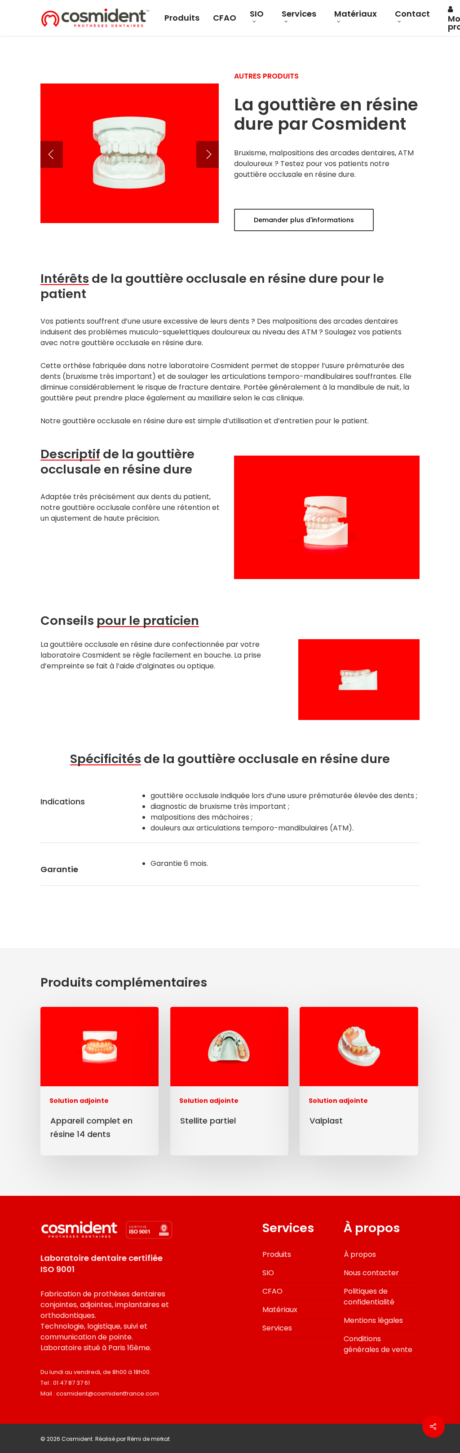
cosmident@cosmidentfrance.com (107, 1393)
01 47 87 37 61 (71, 1382)
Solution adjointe (79, 1101)
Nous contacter (371, 1273)
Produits (181, 18)
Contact (412, 14)
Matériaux (355, 14)
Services (299, 14)
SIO (257, 14)
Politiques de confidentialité (369, 1296)
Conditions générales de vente (378, 1344)
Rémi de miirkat (148, 1439)
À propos (360, 1254)
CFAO (224, 18)
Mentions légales (373, 1320)
